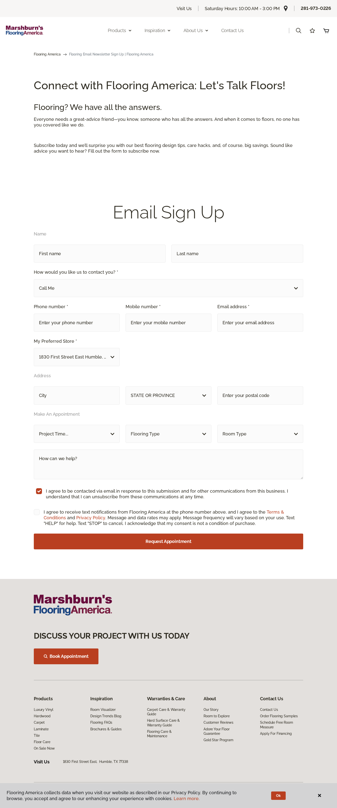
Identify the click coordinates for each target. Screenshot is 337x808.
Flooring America (47, 54)
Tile (36, 735)
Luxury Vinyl (43, 710)
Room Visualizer (103, 710)
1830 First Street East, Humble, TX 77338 (95, 762)
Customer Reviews (218, 722)
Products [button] (117, 30)
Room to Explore (217, 716)
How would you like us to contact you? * (76, 272)
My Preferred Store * (55, 341)
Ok (278, 796)
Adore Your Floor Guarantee (217, 731)
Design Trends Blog (105, 716)
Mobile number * (143, 306)
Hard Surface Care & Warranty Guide (163, 722)
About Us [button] (193, 30)
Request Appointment (168, 541)
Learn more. (187, 798)
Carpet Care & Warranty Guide (166, 712)
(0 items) (326, 31)
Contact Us (232, 30)
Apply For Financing (276, 734)
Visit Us (184, 8)
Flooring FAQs (101, 722)
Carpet (39, 722)
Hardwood (42, 716)
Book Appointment (69, 656)
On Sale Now (44, 748)
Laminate (41, 729)
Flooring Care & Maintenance (159, 734)
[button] (298, 31)
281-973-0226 (316, 8)
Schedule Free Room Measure (276, 724)
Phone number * (51, 306)
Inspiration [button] (155, 30)
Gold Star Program (218, 740)
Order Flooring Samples (279, 716)
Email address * (233, 306)
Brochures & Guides (105, 729)
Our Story (211, 710)
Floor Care (42, 742)
